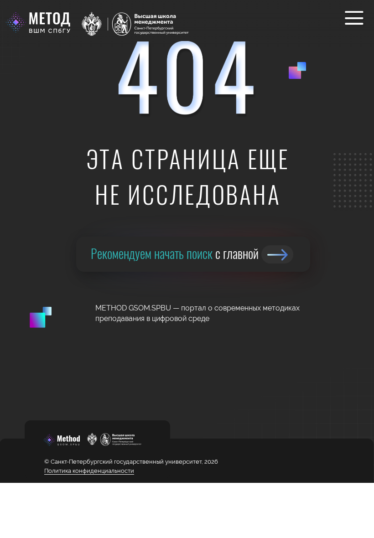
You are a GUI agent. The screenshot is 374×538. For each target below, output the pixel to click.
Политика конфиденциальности (89, 470)
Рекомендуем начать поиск (175, 253)
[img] (277, 254)
